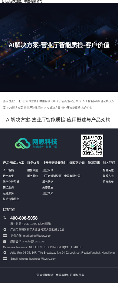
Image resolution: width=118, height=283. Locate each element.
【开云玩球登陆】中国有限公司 (37, 101)
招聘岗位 (108, 170)
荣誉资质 (47, 187)
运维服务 (8, 193)
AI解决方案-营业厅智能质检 (26, 107)
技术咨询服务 (11, 199)
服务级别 (32, 170)
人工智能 (8, 170)
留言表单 (108, 181)
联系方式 (108, 176)
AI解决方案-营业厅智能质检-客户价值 (69, 107)
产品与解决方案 (68, 101)
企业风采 (47, 193)
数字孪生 (8, 176)
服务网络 (32, 176)
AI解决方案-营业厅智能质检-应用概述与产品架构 (58, 119)
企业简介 (47, 170)
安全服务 (8, 187)
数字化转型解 (11, 181)
